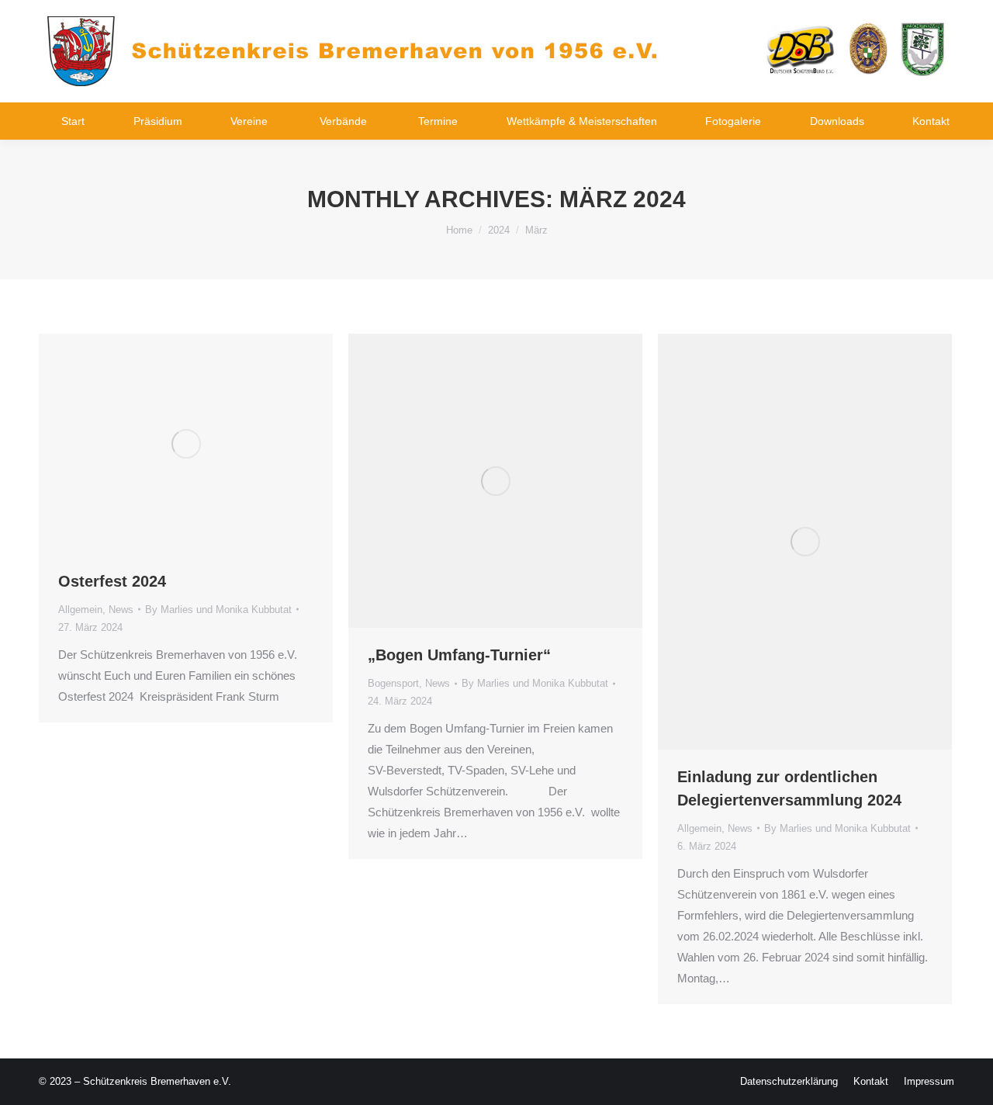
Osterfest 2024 (112, 581)
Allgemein (80, 609)
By (218, 609)
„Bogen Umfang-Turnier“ (459, 654)
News (121, 609)
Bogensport (393, 683)
